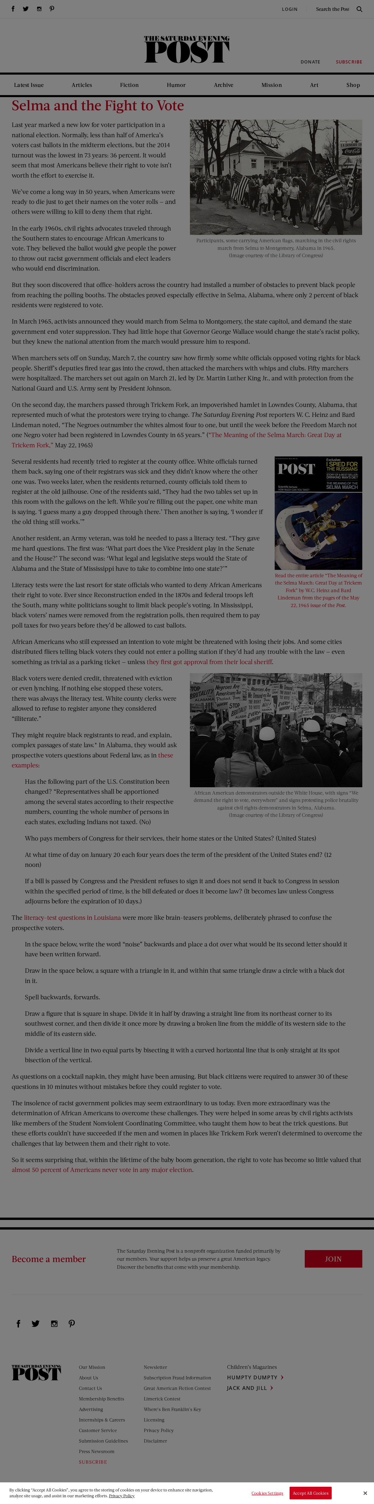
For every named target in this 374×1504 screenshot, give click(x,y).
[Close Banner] (365, 1493)
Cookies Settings (267, 1493)
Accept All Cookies (310, 1493)
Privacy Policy (122, 1495)
